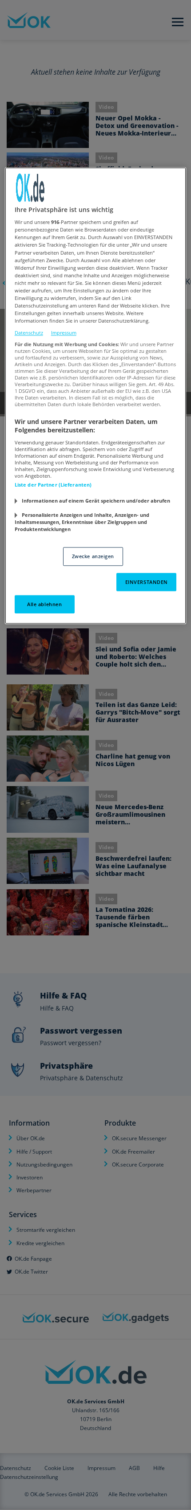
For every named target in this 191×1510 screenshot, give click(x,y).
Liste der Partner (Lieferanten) (53, 484)
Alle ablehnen (44, 604)
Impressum (63, 333)
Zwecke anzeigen (93, 556)
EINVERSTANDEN (146, 582)
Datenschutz (29, 333)
